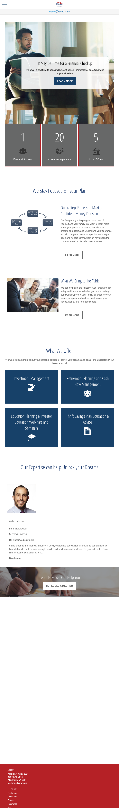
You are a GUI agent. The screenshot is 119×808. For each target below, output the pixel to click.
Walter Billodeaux (17, 521)
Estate (11, 800)
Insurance (12, 803)
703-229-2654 (19, 534)
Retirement (13, 792)
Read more (15, 558)
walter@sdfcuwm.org (23, 540)
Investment (13, 796)
